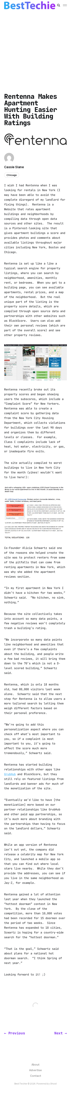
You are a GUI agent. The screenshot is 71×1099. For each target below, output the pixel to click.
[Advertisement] (35, 47)
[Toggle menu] (64, 5)
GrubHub (10, 774)
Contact (35, 1076)
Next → (60, 1033)
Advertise (35, 1070)
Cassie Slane (14, 167)
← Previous (14, 1033)
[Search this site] (58, 5)
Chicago (11, 175)
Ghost (53, 1083)
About (35, 1064)
